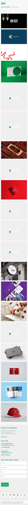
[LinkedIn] (3, 494)
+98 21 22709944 (5, 455)
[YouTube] (14, 494)
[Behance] (24, 494)
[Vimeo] (17, 494)
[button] (26, 3)
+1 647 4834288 (5, 447)
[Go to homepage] (3, 3)
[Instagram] (6, 494)
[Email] (21, 494)
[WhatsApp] (12, 498)
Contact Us (4, 436)
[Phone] (15, 498)
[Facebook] (10, 494)
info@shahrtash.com (6, 452)
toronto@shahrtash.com (7, 445)
